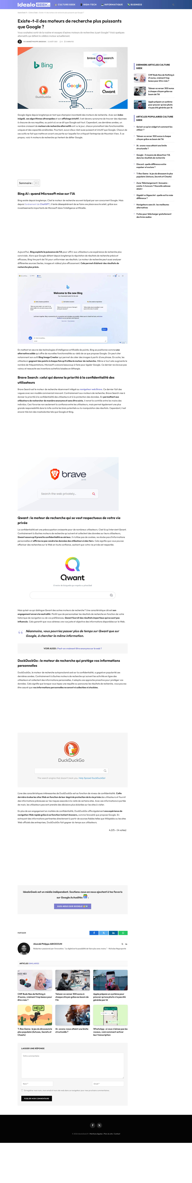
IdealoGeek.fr (22, 13)
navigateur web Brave (91, 389)
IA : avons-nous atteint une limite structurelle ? (71, 1030)
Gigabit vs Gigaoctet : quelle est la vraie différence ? (154, 196)
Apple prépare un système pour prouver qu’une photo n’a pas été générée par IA (109, 997)
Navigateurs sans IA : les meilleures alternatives (152, 206)
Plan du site (108, 1134)
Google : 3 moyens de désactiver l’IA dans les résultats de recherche (153, 156)
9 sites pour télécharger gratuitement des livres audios (153, 215)
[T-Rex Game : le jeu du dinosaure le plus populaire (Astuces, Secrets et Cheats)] (35, 1015)
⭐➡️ (72, 906)
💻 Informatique (112, 4)
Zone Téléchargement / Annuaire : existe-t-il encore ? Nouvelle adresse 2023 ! (153, 186)
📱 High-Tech (88, 4)
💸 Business (134, 4)
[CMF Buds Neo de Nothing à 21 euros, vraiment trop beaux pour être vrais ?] (35, 980)
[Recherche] (173, 5)
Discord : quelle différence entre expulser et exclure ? (151, 165)
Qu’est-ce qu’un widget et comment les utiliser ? (154, 128)
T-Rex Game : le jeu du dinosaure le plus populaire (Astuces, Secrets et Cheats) (35, 1031)
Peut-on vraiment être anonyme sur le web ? (79, 648)
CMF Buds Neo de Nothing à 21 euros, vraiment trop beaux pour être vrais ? (35, 997)
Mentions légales (96, 1134)
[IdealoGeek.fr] (34, 4)
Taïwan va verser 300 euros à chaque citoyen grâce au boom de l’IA (72, 997)
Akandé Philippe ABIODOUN (36, 42)
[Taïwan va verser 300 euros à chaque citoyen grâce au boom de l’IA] (72, 980)
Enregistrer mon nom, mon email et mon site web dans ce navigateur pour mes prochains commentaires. (67, 1090)
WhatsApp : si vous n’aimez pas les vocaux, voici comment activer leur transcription (110, 1031)
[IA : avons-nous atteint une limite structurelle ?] (72, 1015)
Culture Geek (33, 13)
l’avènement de (37, 204)
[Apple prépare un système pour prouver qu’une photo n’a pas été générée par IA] (110, 980)
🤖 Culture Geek (64, 4)
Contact (117, 1134)
